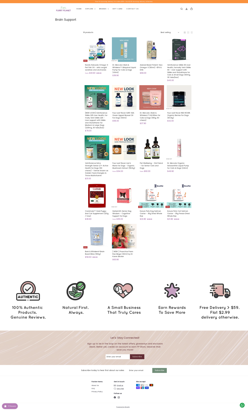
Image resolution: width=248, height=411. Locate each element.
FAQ (93, 388)
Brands (103, 9)
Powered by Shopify (123, 407)
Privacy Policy (97, 392)
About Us (95, 385)
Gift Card (118, 9)
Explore (90, 9)
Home (79, 9)
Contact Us (132, 9)
